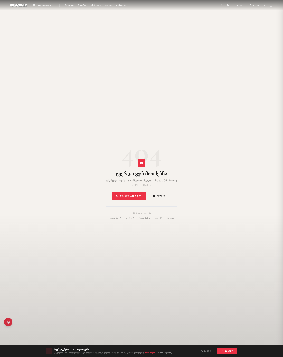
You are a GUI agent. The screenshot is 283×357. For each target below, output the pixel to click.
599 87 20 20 (259, 5)
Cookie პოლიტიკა (165, 352)
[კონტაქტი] (8, 322)
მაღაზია (82, 5)
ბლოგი (108, 5)
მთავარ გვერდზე (131, 195)
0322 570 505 (236, 5)
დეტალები (150, 352)
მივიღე (229, 351)
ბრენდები (96, 5)
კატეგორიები (44, 5)
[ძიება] (221, 5)
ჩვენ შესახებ (144, 218)
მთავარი (69, 5)
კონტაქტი (121, 5)
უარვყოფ (206, 351)
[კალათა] (271, 5)
